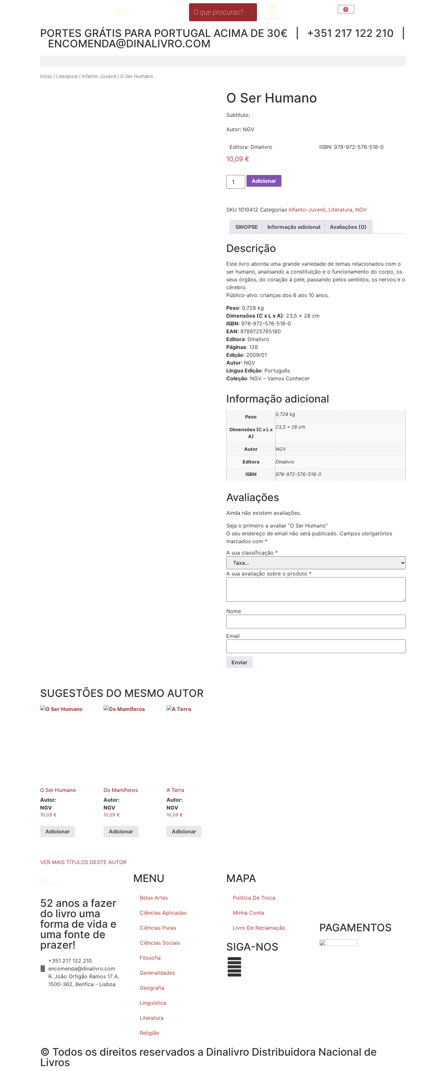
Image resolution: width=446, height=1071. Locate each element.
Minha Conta (248, 912)
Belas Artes (154, 897)
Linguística (153, 1003)
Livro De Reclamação (259, 927)
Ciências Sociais (160, 942)
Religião (149, 1033)
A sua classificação (252, 552)
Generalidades (157, 972)
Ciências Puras (158, 927)
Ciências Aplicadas (163, 912)
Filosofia (150, 957)
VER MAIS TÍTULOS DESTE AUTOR (83, 862)
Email (233, 635)
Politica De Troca (254, 897)
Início (46, 76)
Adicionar (264, 181)
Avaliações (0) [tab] (348, 227)
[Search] (250, 12)
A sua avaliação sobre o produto (268, 573)
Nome (233, 611)
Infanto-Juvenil (99, 76)
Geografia (152, 987)
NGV (361, 209)
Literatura (66, 76)
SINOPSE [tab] (246, 227)
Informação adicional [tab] (293, 227)
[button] (223, 60)
